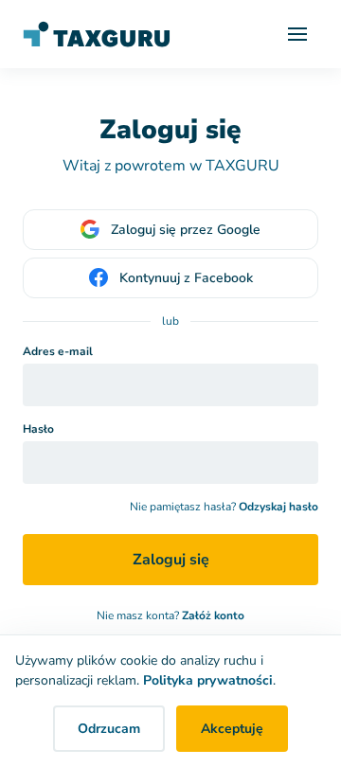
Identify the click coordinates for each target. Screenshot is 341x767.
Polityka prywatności (208, 680)
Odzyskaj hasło (278, 506)
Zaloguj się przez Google (185, 230)
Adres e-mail (58, 351)
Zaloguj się (171, 559)
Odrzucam (109, 729)
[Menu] (297, 34)
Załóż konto (213, 615)
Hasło (38, 429)
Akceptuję (232, 729)
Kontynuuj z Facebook (186, 278)
